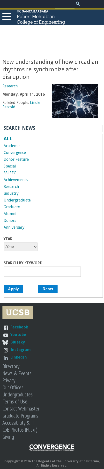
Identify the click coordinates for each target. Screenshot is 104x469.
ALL (8, 139)
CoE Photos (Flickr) (19, 429)
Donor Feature (16, 159)
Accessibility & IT (18, 422)
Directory (10, 366)
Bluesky (17, 342)
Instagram (20, 349)
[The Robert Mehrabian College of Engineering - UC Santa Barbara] (41, 22)
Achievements (16, 179)
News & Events (16, 373)
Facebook (19, 327)
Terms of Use (14, 401)
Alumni (10, 213)
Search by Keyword (23, 263)
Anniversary (14, 227)
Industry (11, 193)
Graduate (12, 207)
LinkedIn (18, 357)
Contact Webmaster (20, 408)
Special (10, 166)
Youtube (18, 334)
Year (8, 239)
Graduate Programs (20, 415)
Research (10, 86)
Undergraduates (17, 394)
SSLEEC (10, 173)
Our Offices (12, 387)
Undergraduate (17, 200)
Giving (8, 436)
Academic (12, 145)
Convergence (15, 152)
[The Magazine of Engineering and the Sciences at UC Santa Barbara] (52, 450)
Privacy (8, 380)
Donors (10, 220)
